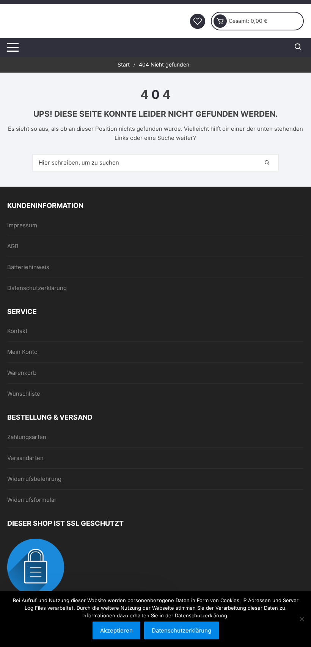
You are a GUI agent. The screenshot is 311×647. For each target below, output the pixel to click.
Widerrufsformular (32, 499)
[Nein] (301, 619)
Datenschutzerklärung (37, 288)
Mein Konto (22, 351)
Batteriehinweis (28, 267)
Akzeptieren (116, 630)
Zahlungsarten (26, 437)
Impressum (22, 225)
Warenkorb (21, 372)
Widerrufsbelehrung (34, 478)
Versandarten (25, 457)
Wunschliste (23, 393)
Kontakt (17, 331)
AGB (13, 246)
